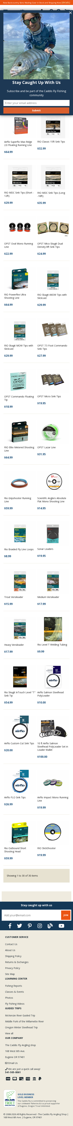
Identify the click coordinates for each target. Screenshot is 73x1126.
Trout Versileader (13, 597)
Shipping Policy (13, 956)
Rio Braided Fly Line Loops (19, 549)
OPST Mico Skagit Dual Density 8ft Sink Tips (50, 245)
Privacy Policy (12, 968)
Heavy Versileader (14, 644)
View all (9, 1033)
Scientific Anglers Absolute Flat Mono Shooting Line (51, 500)
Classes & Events (14, 991)
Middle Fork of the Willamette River (24, 1021)
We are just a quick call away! (22, 1070)
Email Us (12, 1063)
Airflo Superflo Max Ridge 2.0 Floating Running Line (18, 143)
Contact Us (11, 944)
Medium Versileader (48, 597)
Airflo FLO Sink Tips (15, 797)
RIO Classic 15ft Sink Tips (51, 141)
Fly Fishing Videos (14, 1003)
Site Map (10, 974)
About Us (10, 950)
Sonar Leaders (45, 549)
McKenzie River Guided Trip (20, 1015)
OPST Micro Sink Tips (49, 396)
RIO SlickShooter (46, 848)
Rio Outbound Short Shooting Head (15, 850)
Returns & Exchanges (17, 962)
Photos (9, 997)
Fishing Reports (13, 985)
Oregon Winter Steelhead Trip (21, 1027)
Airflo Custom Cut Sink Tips (19, 743)
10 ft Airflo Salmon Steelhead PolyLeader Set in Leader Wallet (52, 746)
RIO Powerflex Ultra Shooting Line (15, 296)
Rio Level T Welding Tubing (52, 644)
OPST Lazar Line (46, 447)
